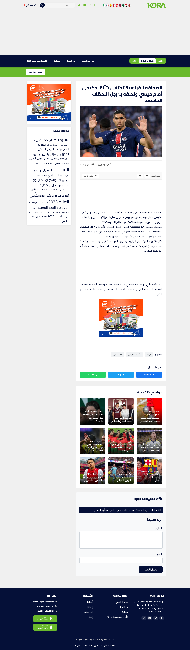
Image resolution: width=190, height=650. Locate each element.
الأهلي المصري (64, 145)
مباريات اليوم (147, 61)
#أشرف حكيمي (134, 354)
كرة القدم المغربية (49, 207)
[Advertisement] (95, 32)
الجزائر (56, 149)
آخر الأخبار (71, 61)
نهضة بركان (41, 217)
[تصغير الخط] (147, 176)
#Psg (149, 354)
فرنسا (60, 189)
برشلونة (57, 180)
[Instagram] (90, 5)
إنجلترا (90, 617)
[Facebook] (95, 5)
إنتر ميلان (88, 612)
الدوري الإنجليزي (40, 154)
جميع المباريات (35, 72)
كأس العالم (45, 195)
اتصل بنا (78, 645)
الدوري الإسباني (58, 154)
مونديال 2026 (57, 216)
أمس (160, 61)
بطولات (57, 61)
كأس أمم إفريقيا (45, 189)
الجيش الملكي (46, 149)
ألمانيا (90, 602)
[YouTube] (84, 5)
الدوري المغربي (36, 158)
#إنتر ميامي (117, 354)
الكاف (46, 164)
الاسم (160, 554)
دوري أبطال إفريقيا (61, 185)
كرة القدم (43, 202)
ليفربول (66, 212)
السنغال (52, 163)
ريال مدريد (47, 185)
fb (68, 140)
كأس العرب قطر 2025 (37, 61)
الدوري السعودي (63, 158)
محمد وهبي (39, 212)
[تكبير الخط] (140, 176)
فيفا (55, 189)
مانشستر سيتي (50, 212)
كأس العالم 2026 (49, 198)
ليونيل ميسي (60, 212)
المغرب (37, 163)
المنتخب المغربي (54, 169)
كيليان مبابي (33, 208)
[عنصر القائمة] (129, 5)
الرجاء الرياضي (62, 163)
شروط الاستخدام (91, 645)
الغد (134, 61)
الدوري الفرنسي (50, 158)
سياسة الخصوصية (108, 645)
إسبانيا (33, 140)
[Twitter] (155, 618)
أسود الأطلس (58, 140)
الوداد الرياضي (55, 175)
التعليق (159, 528)
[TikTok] (79, 5)
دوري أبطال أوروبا (41, 180)
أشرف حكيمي (42, 140)
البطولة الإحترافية (52, 144)
